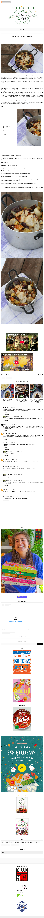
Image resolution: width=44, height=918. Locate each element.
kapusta (27, 842)
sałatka (22, 842)
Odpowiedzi (7, 414)
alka (4, 489)
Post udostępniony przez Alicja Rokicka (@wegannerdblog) (15, 636)
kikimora (5, 424)
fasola (7, 842)
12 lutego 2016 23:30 (18, 474)
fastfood (32, 842)
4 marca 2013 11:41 (18, 416)
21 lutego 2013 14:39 (11, 407)
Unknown (5, 433)
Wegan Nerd (9, 416)
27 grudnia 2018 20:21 (10, 489)
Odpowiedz (6, 412)
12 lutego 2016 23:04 (13, 466)
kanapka (11, 842)
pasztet (37, 842)
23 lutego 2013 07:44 (12, 433)
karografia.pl (40, 916)
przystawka (9, 377)
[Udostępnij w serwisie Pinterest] (42, 375)
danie (3, 377)
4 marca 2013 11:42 (18, 451)
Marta (4, 407)
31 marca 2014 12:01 (12, 459)
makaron (17, 842)
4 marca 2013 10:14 (11, 442)
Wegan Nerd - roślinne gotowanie (12, 916)
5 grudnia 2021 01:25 (13, 496)
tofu (3, 842)
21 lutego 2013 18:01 (12, 424)
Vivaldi (5, 442)
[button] (22, 30)
